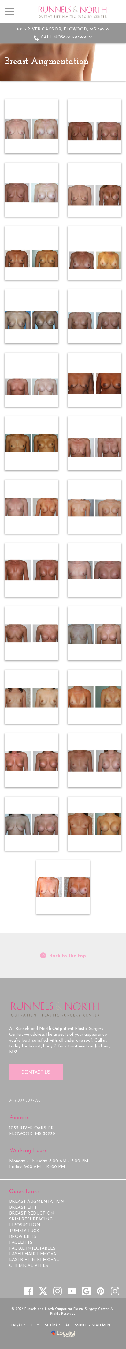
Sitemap (52, 1325)
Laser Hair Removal (34, 1254)
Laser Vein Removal (34, 1260)
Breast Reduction (31, 1213)
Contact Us (36, 1072)
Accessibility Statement (88, 1325)
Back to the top (67, 956)
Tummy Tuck (24, 1231)
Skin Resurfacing (31, 1219)
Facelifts (20, 1242)
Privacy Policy (25, 1325)
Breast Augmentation (47, 61)
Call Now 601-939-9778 (67, 37)
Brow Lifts (22, 1237)
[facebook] (28, 1291)
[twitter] (43, 1291)
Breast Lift (23, 1207)
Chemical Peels (28, 1265)
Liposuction (24, 1225)
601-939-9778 (24, 1101)
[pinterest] (100, 1291)
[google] (86, 1291)
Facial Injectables (32, 1248)
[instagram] (57, 1291)
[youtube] (71, 1291)
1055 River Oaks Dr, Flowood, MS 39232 (63, 29)
